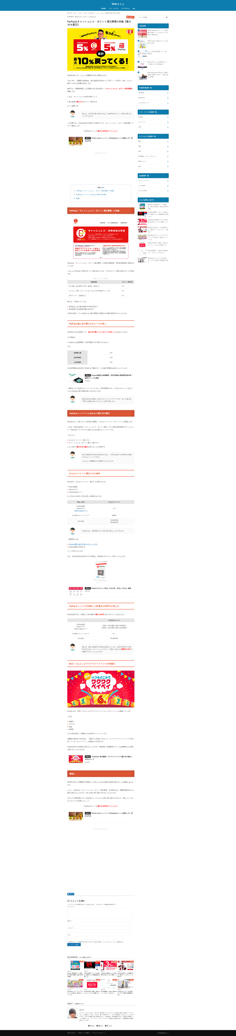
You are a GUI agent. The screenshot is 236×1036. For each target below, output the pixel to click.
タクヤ (81, 1010)
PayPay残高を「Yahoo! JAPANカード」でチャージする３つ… (158, 251)
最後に (77, 198)
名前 (69, 921)
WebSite (93, 1026)
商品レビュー (142, 161)
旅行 (139, 166)
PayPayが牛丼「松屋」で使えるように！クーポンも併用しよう (158, 244)
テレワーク (141, 122)
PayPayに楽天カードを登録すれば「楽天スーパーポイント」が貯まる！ (158, 230)
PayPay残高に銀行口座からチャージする (83, 544)
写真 (139, 146)
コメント (70, 906)
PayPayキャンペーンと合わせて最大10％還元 (90, 194)
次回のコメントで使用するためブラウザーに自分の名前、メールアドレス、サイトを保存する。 (96, 942)
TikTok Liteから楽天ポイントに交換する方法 (157, 42)
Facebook (110, 1026)
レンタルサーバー (143, 103)
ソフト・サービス (113, 8)
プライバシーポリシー (98, 1033)
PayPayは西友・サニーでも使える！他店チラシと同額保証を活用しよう (158, 214)
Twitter (101, 1026)
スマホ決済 (141, 185)
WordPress (141, 97)
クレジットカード (143, 180)
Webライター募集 (83, 1033)
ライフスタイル (125, 8)
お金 (134, 8)
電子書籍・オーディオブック (147, 156)
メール (70, 928)
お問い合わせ (71, 1033)
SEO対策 (141, 92)
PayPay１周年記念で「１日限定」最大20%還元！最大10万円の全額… (158, 206)
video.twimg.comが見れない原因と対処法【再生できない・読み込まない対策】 (158, 75)
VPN (139, 127)
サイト (69, 935)
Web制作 (103, 8)
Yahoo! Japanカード (80, 510)
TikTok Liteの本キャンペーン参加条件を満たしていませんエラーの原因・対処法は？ (157, 32)
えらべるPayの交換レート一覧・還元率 (157, 52)
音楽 (139, 151)
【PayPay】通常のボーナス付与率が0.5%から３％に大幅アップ (158, 221)
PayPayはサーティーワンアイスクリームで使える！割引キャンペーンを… (158, 237)
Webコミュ (118, 3)
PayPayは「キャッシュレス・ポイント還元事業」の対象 (94, 191)
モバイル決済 (142, 190)
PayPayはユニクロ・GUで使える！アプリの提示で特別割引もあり (158, 260)
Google (140, 117)
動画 (139, 141)
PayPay (71, 894)
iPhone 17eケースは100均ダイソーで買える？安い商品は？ (157, 63)
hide (102, 187)
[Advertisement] (100, 168)
